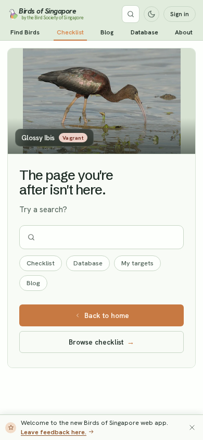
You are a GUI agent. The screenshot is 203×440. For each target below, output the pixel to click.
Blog (106, 32)
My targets (137, 263)
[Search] (130, 14)
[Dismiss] (192, 427)
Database (144, 32)
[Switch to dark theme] (151, 14)
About (184, 32)
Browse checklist (101, 342)
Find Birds (25, 32)
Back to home (106, 315)
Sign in (179, 14)
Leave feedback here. (53, 431)
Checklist (70, 32)
